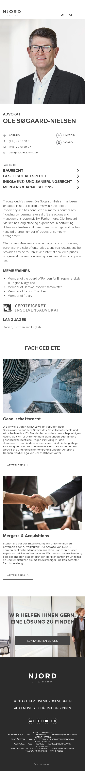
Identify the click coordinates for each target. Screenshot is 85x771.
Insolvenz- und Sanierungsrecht (37, 181)
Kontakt (20, 701)
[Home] (12, 13)
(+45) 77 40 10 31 (19, 141)
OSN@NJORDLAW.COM (23, 152)
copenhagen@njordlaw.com (63, 735)
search (70, 15)
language (62, 15)
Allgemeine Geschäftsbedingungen (42, 708)
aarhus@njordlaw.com (63, 748)
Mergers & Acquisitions (28, 187)
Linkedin (69, 135)
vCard (68, 142)
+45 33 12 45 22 (40, 751)
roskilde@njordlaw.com (59, 744)
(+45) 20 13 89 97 (20, 146)
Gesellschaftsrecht (25, 176)
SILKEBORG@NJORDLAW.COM (61, 739)
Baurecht (13, 170)
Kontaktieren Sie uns (42, 640)
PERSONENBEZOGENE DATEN (50, 701)
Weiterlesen (16, 465)
